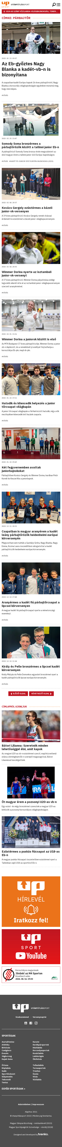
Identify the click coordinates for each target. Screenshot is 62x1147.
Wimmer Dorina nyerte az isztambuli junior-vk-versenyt (26, 273)
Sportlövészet (8, 1074)
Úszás (35, 1074)
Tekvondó (6, 1079)
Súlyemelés (7, 1076)
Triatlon (36, 1071)
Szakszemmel (22, 1017)
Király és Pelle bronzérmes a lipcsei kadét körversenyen (31, 668)
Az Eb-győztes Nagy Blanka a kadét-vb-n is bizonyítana (26, 69)
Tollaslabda (38, 1065)
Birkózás (6, 1047)
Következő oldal (40, 693)
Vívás (35, 1076)
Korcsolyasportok (41, 1050)
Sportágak (9, 1035)
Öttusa (5, 1065)
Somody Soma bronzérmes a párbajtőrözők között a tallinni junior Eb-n (30, 145)
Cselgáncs (6, 1050)
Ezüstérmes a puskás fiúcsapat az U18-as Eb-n (31, 853)
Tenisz (5, 1082)
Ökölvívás (37, 1059)
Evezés (5, 1053)
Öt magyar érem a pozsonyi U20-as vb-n (29, 802)
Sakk (4, 1071)
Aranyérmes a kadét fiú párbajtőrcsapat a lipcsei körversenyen (31, 604)
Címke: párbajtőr (16, 18)
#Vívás (5, 95)
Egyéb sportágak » (13, 1088)
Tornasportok (39, 1068)
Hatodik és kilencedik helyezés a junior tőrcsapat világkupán (28, 405)
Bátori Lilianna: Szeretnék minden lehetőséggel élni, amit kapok (25, 747)
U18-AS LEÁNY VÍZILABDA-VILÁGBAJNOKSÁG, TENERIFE (32, 11)
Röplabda (6, 1068)
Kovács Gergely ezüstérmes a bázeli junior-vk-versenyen (27, 209)
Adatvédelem (24, 1104)
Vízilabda (37, 1079)
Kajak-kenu (7, 1059)
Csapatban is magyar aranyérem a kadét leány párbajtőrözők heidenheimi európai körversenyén (30, 534)
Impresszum (38, 1104)
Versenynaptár (40, 1017)
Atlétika (5, 1045)
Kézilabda (37, 1047)
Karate (36, 1042)
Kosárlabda (38, 1053)
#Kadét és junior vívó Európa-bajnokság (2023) (31, 161)
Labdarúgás (38, 1056)
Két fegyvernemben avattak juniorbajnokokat (21, 469)
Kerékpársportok (41, 1045)
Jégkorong (7, 1056)
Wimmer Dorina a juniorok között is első (29, 339)
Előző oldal (19, 693)
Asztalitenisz (8, 1042)
